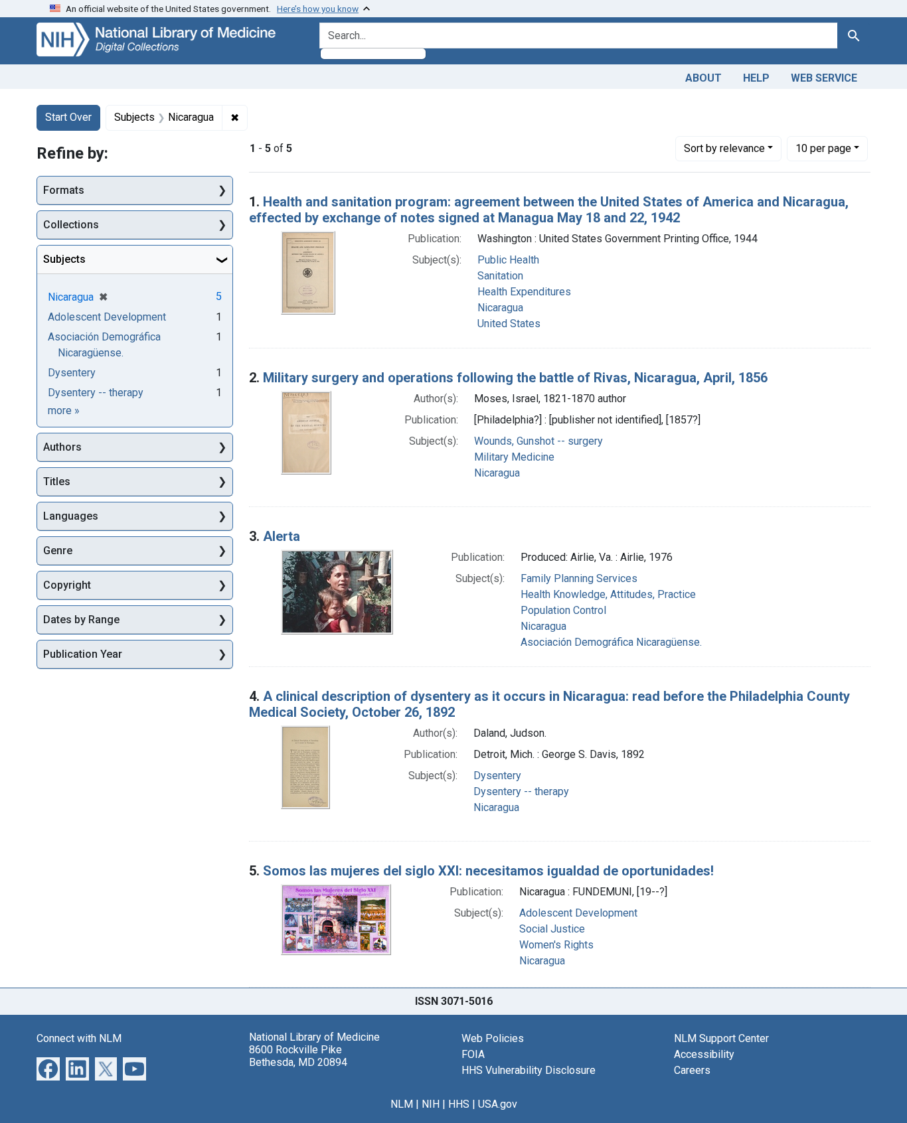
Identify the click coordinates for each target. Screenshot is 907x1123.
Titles (56, 481)
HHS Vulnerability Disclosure (528, 1070)
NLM (401, 1104)
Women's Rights (556, 944)
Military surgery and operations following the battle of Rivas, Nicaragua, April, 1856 (515, 378)
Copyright (67, 585)
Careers (692, 1070)
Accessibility (704, 1054)
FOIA (473, 1054)
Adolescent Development (578, 913)
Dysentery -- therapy (521, 791)
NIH (431, 1104)
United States (508, 323)
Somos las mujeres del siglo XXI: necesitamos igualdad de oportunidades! (488, 871)
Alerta (281, 536)
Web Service (824, 78)
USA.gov (497, 1104)
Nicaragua (500, 307)
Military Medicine (514, 457)
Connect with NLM (79, 1038)
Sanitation (500, 275)
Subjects (64, 259)
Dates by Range (81, 619)
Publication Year (82, 654)
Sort (724, 148)
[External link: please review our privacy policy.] (48, 1067)
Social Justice (552, 929)
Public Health (508, 260)
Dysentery (497, 775)
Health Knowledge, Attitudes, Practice (608, 594)
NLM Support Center (721, 1038)
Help (756, 78)
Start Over (68, 117)
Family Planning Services (579, 578)
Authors (62, 447)
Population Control (563, 610)
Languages (70, 516)
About (703, 78)
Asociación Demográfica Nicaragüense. (611, 642)
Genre (57, 550)
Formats (63, 190)
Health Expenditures (524, 291)
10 (823, 148)
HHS (458, 1104)
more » (64, 410)
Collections (71, 224)
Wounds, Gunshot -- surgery (538, 441)
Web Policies (492, 1038)
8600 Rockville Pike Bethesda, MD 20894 (298, 1056)
